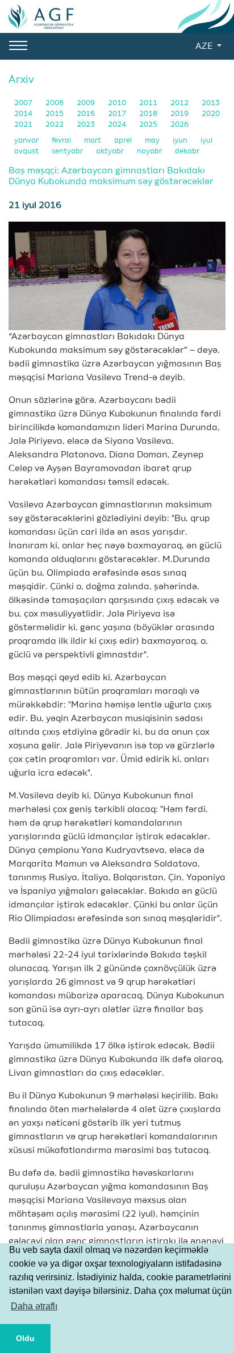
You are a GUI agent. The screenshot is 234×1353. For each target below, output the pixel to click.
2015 (55, 114)
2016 (87, 114)
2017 (118, 114)
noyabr (150, 151)
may (153, 140)
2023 (87, 124)
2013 (211, 103)
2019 (180, 114)
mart (93, 140)
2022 (55, 124)
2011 (149, 103)
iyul (206, 140)
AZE (205, 46)
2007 (24, 103)
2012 (180, 103)
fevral (62, 140)
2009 (87, 103)
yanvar (27, 140)
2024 (118, 124)
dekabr (187, 151)
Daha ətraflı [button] (34, 1306)
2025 (149, 124)
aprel (123, 140)
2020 (211, 114)
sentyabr (68, 151)
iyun (181, 140)
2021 (24, 124)
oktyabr (111, 151)
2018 (149, 114)
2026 (179, 124)
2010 (118, 103)
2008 (55, 103)
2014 (24, 114)
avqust (27, 151)
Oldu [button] (25, 1338)
